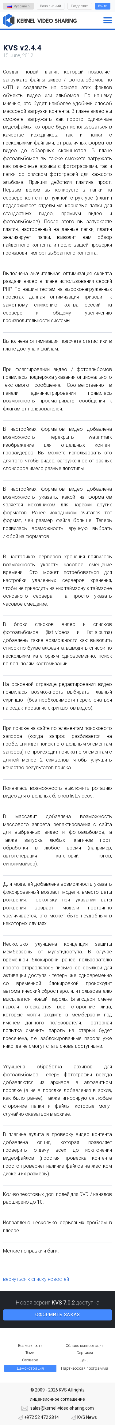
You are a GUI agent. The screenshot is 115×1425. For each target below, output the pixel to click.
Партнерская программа (84, 1368)
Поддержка (80, 6)
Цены (85, 1360)
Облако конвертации (85, 1345)
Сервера (30, 1360)
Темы (30, 1352)
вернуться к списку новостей (36, 1279)
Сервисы (84, 1352)
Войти (102, 6)
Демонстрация (30, 1368)
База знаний (50, 6)
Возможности (30, 1345)
